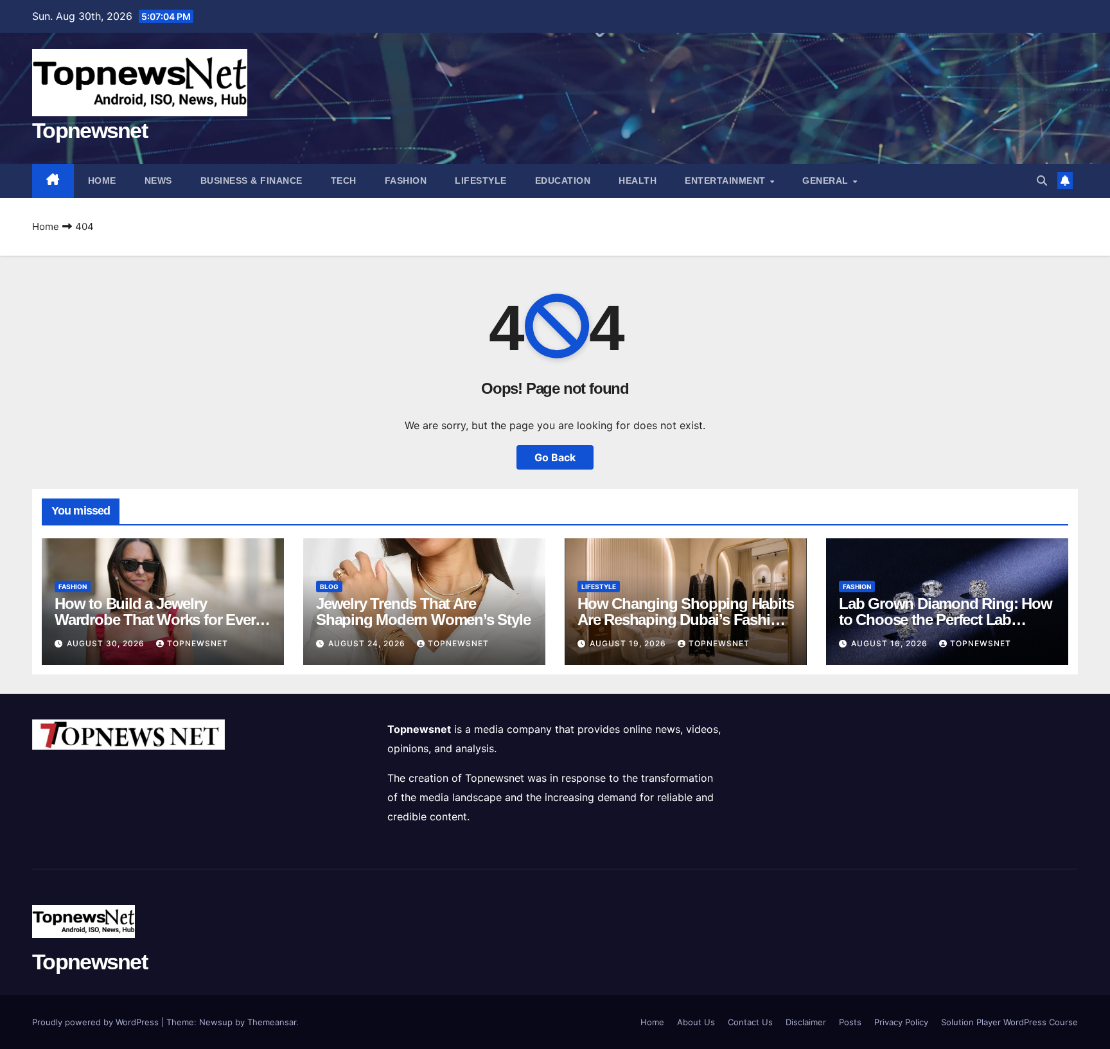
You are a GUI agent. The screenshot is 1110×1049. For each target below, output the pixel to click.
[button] (1042, 180)
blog (329, 586)
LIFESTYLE (481, 180)
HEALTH (637, 180)
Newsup (216, 1022)
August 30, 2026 (107, 643)
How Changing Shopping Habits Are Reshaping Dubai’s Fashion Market (685, 619)
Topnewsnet (89, 130)
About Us (696, 1022)
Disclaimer (806, 1022)
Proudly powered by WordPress (96, 1022)
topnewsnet (197, 643)
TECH (344, 180)
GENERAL (826, 180)
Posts (850, 1022)
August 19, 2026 (629, 643)
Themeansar (271, 1022)
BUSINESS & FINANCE (251, 180)
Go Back (555, 457)
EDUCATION (563, 180)
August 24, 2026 (368, 643)
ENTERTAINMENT (726, 180)
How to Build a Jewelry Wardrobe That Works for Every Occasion (159, 619)
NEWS (158, 180)
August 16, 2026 (890, 643)
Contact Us (750, 1022)
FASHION (406, 180)
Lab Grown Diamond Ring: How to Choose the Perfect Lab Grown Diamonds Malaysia (945, 619)
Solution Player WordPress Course (1009, 1022)
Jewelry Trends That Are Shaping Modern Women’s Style (423, 611)
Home (102, 180)
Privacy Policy (901, 1022)
